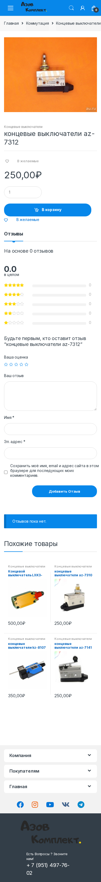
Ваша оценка (16, 357)
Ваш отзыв (14, 375)
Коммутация (37, 23)
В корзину (51, 209)
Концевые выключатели (78, 23)
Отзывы (13, 234)
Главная (11, 23)
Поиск (71, 8)
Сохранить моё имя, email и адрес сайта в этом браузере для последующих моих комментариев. (54, 470)
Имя (9, 417)
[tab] (13, 236)
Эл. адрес (14, 441)
